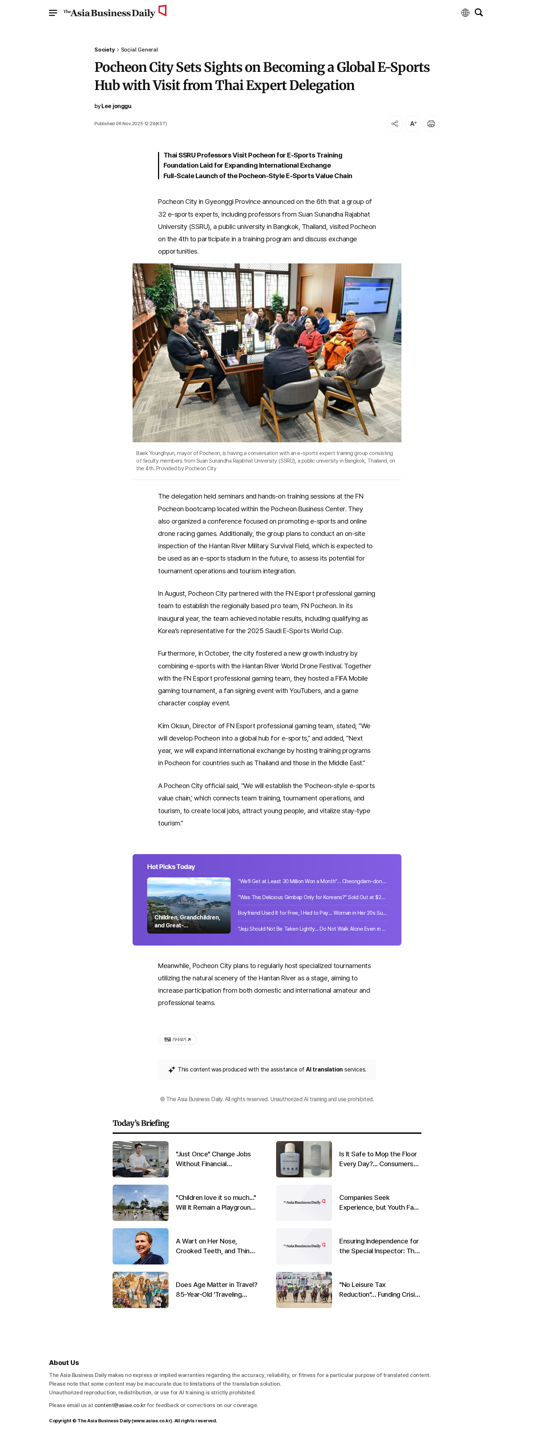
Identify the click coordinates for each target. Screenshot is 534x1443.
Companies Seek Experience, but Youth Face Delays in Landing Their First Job (380, 1202)
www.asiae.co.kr (152, 1420)
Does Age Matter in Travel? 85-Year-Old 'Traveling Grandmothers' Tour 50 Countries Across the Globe (216, 1289)
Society (104, 50)
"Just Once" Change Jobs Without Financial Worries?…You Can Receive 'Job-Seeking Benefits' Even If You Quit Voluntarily (216, 1159)
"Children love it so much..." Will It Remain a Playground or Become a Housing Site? (216, 1202)
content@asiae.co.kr (120, 1405)
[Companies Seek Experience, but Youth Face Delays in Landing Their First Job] (304, 1219)
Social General (139, 50)
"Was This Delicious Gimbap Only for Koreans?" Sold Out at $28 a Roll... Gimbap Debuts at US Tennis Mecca (312, 897)
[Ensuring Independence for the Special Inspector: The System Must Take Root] (304, 1263)
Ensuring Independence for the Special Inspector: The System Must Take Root (379, 1246)
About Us (64, 1362)
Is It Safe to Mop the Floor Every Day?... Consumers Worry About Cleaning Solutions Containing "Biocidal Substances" (378, 1159)
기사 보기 (175, 1039)
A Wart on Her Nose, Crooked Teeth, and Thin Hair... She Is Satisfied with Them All (215, 1246)
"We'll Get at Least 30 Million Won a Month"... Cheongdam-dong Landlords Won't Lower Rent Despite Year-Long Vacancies (312, 881)
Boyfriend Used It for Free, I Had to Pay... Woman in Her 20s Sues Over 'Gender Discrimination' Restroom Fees (312, 913)
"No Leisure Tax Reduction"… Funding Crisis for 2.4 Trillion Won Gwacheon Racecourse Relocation (378, 1289)
